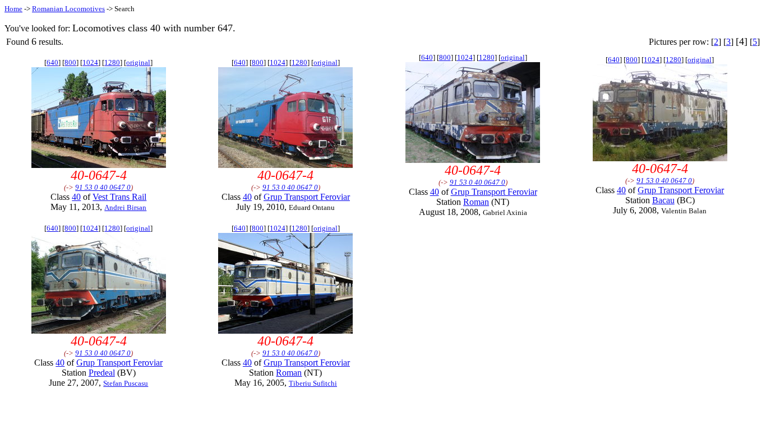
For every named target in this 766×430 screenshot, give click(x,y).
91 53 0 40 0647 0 (103, 187)
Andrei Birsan (125, 207)
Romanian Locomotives (68, 8)
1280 (112, 62)
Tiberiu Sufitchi (313, 383)
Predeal (102, 372)
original (138, 62)
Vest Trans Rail (119, 197)
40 (76, 197)
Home (13, 8)
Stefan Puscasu (125, 383)
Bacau (663, 200)
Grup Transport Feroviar (307, 197)
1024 (90, 62)
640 (52, 62)
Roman (476, 202)
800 (70, 62)
